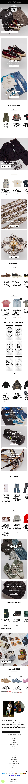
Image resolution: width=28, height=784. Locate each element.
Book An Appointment (14, 763)
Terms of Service (14, 744)
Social (14, 765)
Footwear (14, 757)
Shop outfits (14, 417)
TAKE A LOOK (6, 31)
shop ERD (14, 554)
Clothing (14, 755)
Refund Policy (14, 746)
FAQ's (14, 740)
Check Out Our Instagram (11, 731)
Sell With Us (14, 761)
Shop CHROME (14, 440)
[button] (25, 392)
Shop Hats (14, 593)
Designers (14, 753)
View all (14, 109)
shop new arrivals (14, 420)
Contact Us (14, 742)
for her (14, 31)
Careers (14, 738)
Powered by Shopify (14, 781)
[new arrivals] (14, 214)
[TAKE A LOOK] (14, 84)
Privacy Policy (14, 748)
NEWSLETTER (14, 771)
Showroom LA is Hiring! (13, 734)
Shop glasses (14, 462)
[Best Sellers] (14, 53)
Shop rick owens (14, 574)
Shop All (14, 443)
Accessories (14, 759)
